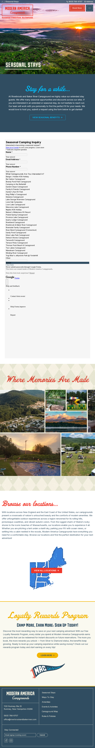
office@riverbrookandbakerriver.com (20, 719)
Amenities (46, 702)
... (3, 2)
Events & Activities (50, 707)
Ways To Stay (48, 697)
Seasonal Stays (12, 2)
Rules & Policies (49, 716)
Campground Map (50, 711)
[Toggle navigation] (89, 8)
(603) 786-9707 (11, 715)
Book (77, 8)
